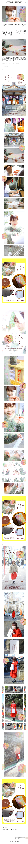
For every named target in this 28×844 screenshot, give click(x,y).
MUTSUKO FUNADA (14, 2)
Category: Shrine (19, 28)
